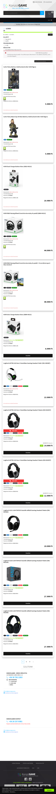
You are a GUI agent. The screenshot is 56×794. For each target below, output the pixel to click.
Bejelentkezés (48, 2)
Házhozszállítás (40, 763)
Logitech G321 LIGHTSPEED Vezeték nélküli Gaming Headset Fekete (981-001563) (26, 511)
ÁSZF (33, 768)
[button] (49, 20)
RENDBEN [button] (49, 790)
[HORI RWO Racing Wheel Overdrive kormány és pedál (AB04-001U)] (13, 225)
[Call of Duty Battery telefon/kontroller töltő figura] (13, 78)
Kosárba (28, 355)
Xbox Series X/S (24, 24)
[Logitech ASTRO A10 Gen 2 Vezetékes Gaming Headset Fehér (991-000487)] (13, 375)
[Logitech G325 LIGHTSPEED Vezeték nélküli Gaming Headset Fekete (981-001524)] (13, 574)
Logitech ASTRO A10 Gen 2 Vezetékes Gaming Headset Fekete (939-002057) (27, 410)
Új (5, 41)
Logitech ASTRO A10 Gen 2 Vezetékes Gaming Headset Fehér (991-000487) (26, 363)
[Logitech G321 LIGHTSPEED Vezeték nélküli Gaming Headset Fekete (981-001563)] (13, 524)
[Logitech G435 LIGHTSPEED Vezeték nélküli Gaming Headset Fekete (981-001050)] (13, 624)
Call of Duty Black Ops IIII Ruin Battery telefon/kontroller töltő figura (25, 116)
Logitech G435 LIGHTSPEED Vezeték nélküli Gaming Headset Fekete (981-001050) (26, 611)
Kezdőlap (18, 24)
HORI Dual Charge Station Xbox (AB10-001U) (17, 166)
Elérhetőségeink (38, 2)
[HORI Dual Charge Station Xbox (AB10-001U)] (13, 178)
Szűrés (50, 34)
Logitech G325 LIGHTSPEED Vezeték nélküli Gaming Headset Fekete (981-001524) (26, 561)
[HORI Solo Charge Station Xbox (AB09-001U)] (13, 326)
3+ (6, 45)
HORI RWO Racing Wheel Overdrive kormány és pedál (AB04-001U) (24, 213)
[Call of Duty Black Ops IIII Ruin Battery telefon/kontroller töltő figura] (13, 128)
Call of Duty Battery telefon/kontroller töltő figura (19, 67)
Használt (7, 39)
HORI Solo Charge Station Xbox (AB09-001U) (17, 314)
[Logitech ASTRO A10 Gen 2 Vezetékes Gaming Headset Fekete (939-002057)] (13, 422)
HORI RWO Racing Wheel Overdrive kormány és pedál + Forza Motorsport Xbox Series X (26, 264)
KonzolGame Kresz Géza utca (12, 49)
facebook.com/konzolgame (11, 693)
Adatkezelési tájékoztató (23, 768)
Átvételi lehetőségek (28, 763)
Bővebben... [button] (13, 791)
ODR (38, 768)
